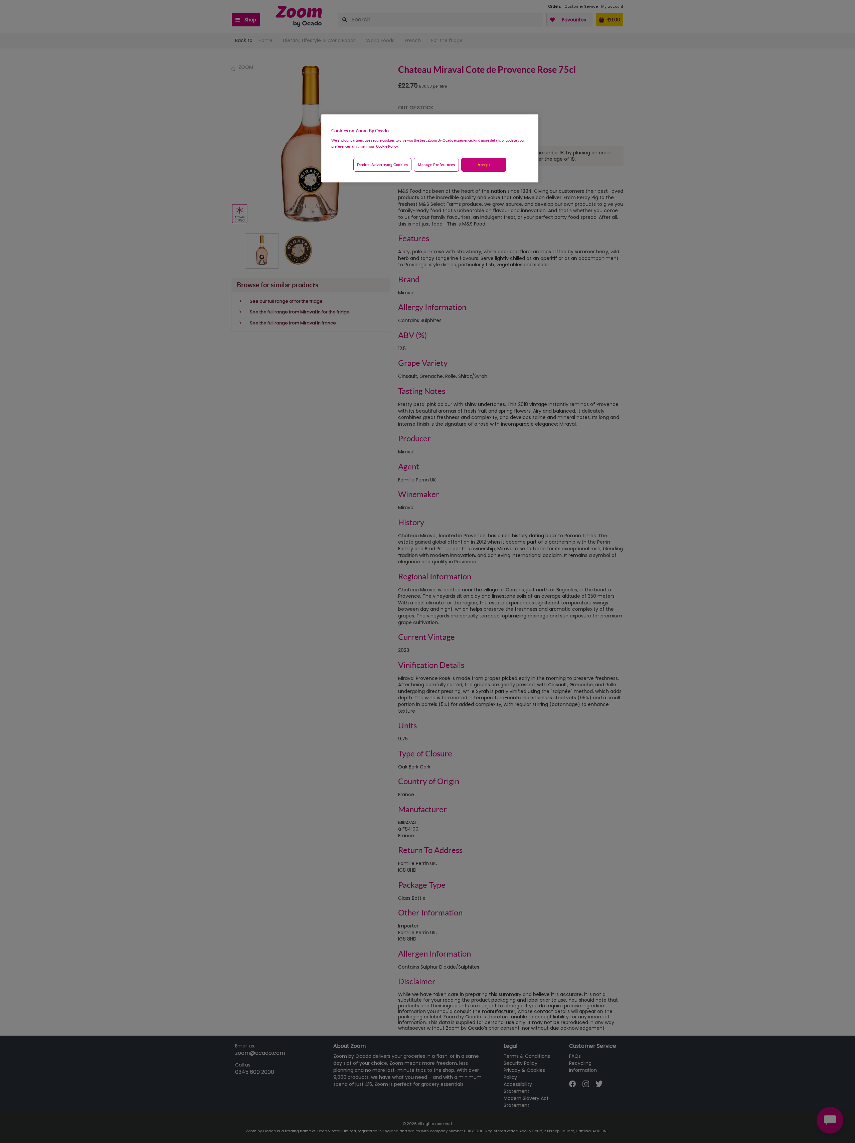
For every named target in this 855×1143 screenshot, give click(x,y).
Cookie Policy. (387, 146)
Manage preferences (436, 164)
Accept (484, 164)
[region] (429, 148)
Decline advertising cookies (382, 164)
